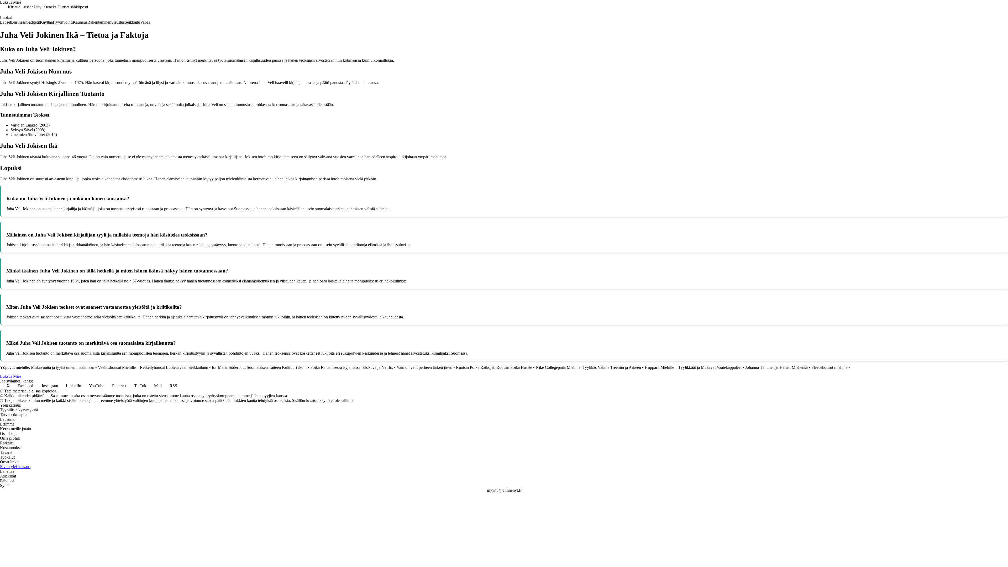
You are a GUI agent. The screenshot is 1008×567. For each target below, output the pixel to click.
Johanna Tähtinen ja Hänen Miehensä (776, 367)
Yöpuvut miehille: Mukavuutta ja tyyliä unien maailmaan (47, 367)
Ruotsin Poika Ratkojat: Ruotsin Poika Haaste (494, 367)
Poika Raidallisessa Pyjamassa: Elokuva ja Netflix (351, 367)
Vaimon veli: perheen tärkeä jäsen (424, 367)
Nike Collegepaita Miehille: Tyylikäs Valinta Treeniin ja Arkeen (588, 367)
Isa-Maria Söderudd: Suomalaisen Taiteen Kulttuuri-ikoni (259, 367)
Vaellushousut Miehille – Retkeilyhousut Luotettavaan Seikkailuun (153, 367)
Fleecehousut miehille (829, 367)
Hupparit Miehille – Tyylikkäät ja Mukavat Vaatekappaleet (693, 367)
